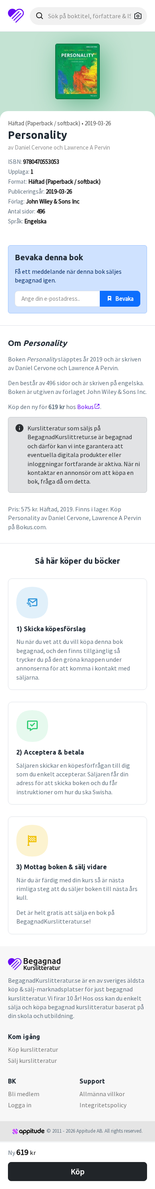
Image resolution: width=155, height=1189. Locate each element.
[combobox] (88, 16)
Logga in (19, 1105)
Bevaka (124, 298)
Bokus (85, 407)
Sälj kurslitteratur (32, 1060)
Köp (78, 1171)
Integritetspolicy (102, 1105)
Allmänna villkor (102, 1094)
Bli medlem (23, 1094)
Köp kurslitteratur (33, 1049)
